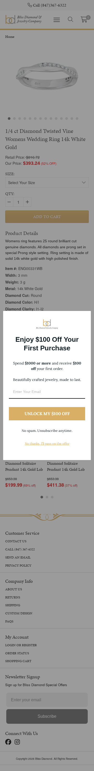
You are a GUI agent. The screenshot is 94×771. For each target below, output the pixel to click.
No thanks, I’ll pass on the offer (47, 443)
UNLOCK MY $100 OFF (47, 413)
